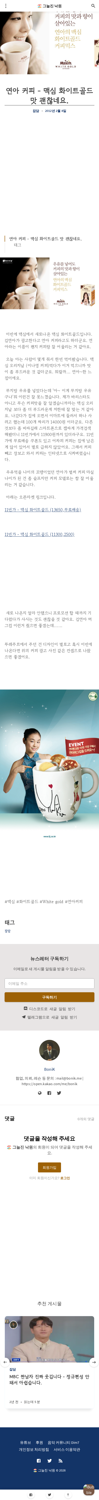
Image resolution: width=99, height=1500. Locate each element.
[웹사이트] (40, 1093)
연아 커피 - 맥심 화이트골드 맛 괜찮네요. (45, 239)
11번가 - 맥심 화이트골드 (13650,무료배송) (43, 510)
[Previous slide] (5, 1362)
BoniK (49, 1069)
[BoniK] (49, 1050)
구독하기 (49, 997)
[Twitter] (49, 1494)
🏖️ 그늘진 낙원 (49, 6)
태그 (17, 245)
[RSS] (60, 1461)
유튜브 (25, 1442)
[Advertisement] (49, 172)
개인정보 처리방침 (34, 1449)
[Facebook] (31, 1494)
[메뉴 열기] (6, 6)
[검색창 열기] (93, 6)
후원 (39, 1442)
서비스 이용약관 (67, 1449)
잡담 (36, 111)
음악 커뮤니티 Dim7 (63, 1442)
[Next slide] (94, 1362)
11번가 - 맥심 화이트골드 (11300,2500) (40, 534)
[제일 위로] (68, 1494)
